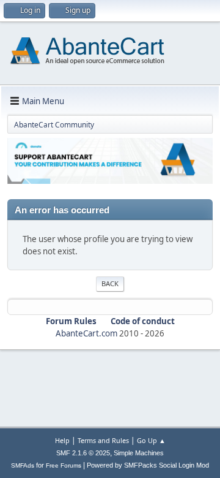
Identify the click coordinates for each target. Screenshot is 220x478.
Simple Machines (139, 453)
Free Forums (63, 465)
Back (110, 283)
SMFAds (22, 465)
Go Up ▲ (151, 440)
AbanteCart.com (86, 333)
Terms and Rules (103, 440)
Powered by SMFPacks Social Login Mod (148, 465)
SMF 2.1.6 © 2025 (83, 453)
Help (62, 440)
